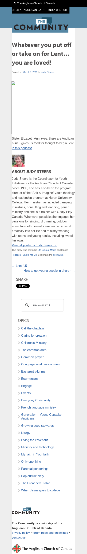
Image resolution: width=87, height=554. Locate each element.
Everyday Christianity (36, 400)
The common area (33, 350)
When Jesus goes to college (40, 490)
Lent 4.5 (19, 265)
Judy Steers (47, 72)
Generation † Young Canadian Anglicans (41, 416)
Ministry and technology (37, 447)
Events (26, 393)
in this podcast (22, 148)
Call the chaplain (32, 328)
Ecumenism (29, 378)
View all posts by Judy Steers (34, 245)
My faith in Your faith (35, 454)
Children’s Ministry (34, 342)
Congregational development (40, 364)
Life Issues (43, 250)
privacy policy (21, 532)
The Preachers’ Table (35, 483)
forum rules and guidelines (50, 532)
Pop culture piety (32, 476)
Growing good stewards (37, 425)
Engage (26, 386)
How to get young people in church (49, 270)
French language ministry (38, 407)
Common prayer (32, 357)
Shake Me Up (30, 255)
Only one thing (31, 461)
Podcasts (17, 255)
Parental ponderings (35, 468)
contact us (19, 537)
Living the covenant (34, 440)
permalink (58, 255)
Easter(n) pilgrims (33, 371)
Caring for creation (33, 335)
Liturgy (25, 433)
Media (53, 250)
